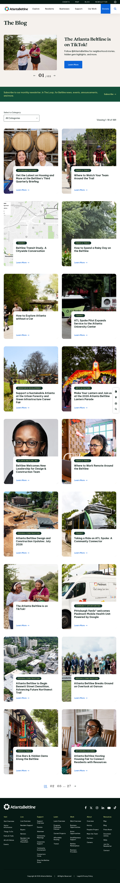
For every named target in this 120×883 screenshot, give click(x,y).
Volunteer (40, 831)
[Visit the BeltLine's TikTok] (115, 808)
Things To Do (8, 831)
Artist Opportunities (75, 832)
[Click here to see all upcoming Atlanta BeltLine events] (116, 391)
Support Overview (40, 822)
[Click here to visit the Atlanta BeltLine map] (116, 397)
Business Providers (73, 851)
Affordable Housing (58, 838)
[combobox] (21, 118)
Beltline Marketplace (74, 845)
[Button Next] (54, 75)
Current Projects (60, 833)
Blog (105, 825)
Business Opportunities (75, 826)
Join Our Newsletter (107, 845)
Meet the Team (92, 834)
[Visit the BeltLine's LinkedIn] (103, 808)
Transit (56, 844)
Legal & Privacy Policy (85, 876)
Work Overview (75, 821)
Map (105, 821)
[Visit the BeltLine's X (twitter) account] (91, 808)
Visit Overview (9, 821)
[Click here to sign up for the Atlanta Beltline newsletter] (116, 403)
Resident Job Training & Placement (25, 840)
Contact (106, 850)
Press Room (107, 829)
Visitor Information (8, 826)
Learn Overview (59, 821)
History (89, 825)
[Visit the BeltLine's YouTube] (109, 808)
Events (6, 844)
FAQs (105, 840)
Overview (90, 821)
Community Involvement (41, 849)
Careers (90, 842)
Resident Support (26, 825)
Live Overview (25, 821)
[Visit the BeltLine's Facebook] (85, 808)
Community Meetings (41, 837)
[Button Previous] (34, 75)
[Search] (115, 9)
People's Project (93, 829)
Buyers (22, 829)
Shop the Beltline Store (43, 861)
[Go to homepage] (16, 9)
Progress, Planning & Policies (57, 827)
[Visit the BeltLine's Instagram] (97, 808)
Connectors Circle (41, 855)
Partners (90, 838)
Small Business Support (75, 838)
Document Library (107, 835)
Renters (23, 834)
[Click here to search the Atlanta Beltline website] (116, 409)
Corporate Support (41, 843)
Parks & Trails (9, 836)
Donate (39, 827)
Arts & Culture (9, 840)
